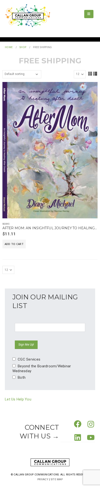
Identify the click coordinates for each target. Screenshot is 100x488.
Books (5, 223)
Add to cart (14, 244)
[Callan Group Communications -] (28, 15)
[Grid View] (90, 73)
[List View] (95, 73)
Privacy (42, 479)
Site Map (57, 479)
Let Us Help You (18, 399)
